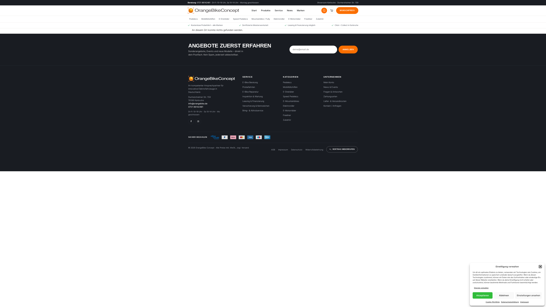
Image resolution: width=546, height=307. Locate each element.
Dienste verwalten (481, 288)
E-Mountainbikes (291, 101)
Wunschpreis (347, 10)
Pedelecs (193, 19)
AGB (273, 150)
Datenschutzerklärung (510, 302)
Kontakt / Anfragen (332, 106)
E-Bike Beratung (250, 82)
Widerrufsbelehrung (314, 150)
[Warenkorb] (331, 10)
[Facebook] (191, 121)
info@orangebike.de (197, 103)
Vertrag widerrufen (343, 149)
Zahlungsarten (330, 96)
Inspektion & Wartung (252, 96)
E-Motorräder (294, 19)
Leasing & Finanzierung (253, 101)
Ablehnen (504, 295)
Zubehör (320, 19)
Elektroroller (279, 19)
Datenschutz (296, 150)
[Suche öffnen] (324, 10)
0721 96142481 (203, 2)
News (290, 10)
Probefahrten (248, 87)
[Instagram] (198, 121)
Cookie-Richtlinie (493, 302)
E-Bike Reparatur (250, 92)
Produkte (265, 10)
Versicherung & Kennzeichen (255, 106)
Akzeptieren (482, 295)
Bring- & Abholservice (252, 110)
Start (254, 10)
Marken (301, 10)
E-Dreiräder (224, 19)
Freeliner (308, 19)
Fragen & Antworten (332, 92)
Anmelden (348, 49)
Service (279, 10)
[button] (540, 266)
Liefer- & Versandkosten (334, 101)
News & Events (330, 87)
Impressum (524, 302)
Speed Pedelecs (240, 19)
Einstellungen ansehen (528, 295)
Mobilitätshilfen (208, 19)
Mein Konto (328, 82)
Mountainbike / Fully (261, 19)
